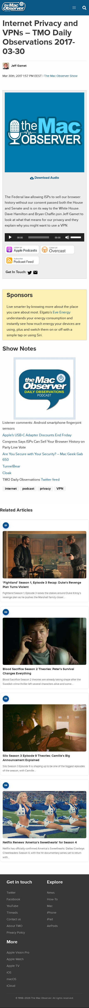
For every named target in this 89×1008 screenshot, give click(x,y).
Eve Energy (61, 312)
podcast (28, 488)
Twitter (11, 892)
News (51, 892)
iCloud (11, 985)
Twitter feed (50, 479)
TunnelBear (11, 466)
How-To (52, 899)
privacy (45, 488)
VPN (60, 488)
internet (11, 488)
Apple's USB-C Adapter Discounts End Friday (36, 434)
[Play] (10, 237)
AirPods (52, 925)
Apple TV (13, 965)
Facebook (13, 899)
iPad (50, 919)
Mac (50, 905)
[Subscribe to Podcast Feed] (22, 263)
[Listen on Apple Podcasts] (22, 252)
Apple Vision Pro (18, 952)
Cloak (6, 472)
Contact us (14, 919)
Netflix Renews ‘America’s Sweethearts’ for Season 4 (40, 842)
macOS (11, 979)
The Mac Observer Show (60, 76)
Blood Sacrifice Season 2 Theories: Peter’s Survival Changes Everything (38, 671)
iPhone (51, 912)
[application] (44, 237)
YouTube (12, 905)
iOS (9, 972)
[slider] (76, 237)
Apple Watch (15, 959)
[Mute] (67, 237)
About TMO (14, 925)
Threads (12, 912)
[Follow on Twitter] (29, 272)
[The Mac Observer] (13, 7)
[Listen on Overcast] (57, 252)
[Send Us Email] (35, 272)
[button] (74, 7)
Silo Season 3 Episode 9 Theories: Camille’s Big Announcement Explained (36, 757)
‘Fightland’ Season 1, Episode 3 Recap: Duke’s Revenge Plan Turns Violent (42, 584)
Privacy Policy (16, 932)
